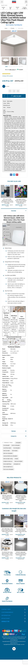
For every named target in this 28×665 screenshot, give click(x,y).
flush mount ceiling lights (8, 469)
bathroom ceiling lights (8, 453)
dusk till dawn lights (7, 448)
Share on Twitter (14, 175)
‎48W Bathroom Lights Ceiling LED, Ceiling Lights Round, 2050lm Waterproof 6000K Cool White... (7, 498)
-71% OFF (7, 538)
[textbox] (12, 5)
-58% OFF (7, 515)
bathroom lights (7, 450)
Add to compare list (14, 91)
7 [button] (22, 66)
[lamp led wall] (7, 191)
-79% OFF (7, 482)
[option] (5, 61)
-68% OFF (14, 31)
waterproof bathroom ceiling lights (10, 456)
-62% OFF (21, 185)
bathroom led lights (18, 461)
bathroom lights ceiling (8, 458)
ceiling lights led (17, 464)
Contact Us (13, 436)
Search (26, 5)
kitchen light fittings (7, 464)
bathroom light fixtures (8, 466)
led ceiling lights (17, 448)
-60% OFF (21, 538)
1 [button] (6, 66)
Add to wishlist (10, 91)
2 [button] (9, 66)
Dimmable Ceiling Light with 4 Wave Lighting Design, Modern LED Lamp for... (21, 530)
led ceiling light (6, 445)
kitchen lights (14, 450)
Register (3, 7)
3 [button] (11, 66)
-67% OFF (7, 185)
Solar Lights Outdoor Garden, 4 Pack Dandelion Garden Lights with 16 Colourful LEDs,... (21, 201)
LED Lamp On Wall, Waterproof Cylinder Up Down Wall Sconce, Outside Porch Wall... (7, 201)
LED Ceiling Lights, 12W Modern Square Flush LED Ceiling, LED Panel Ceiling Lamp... (7, 530)
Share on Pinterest (17, 175)
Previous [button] (2, 193)
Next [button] (25, 193)
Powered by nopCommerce (14, 645)
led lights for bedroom (8, 461)
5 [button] (16, 66)
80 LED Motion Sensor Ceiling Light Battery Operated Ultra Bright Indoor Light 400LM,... (21, 497)
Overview (13, 210)
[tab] (14, 210)
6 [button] (19, 66)
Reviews (13, 431)
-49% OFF (21, 482)
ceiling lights (18, 442)
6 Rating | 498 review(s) (7, 76)
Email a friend (18, 91)
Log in (10, 7)
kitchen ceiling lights (16, 445)
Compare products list (24, 8)
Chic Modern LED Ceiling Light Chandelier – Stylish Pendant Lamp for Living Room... (7, 554)
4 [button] (14, 66)
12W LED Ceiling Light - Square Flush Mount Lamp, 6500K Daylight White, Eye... (21, 554)
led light (16, 458)
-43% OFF (21, 515)
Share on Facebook (11, 175)
